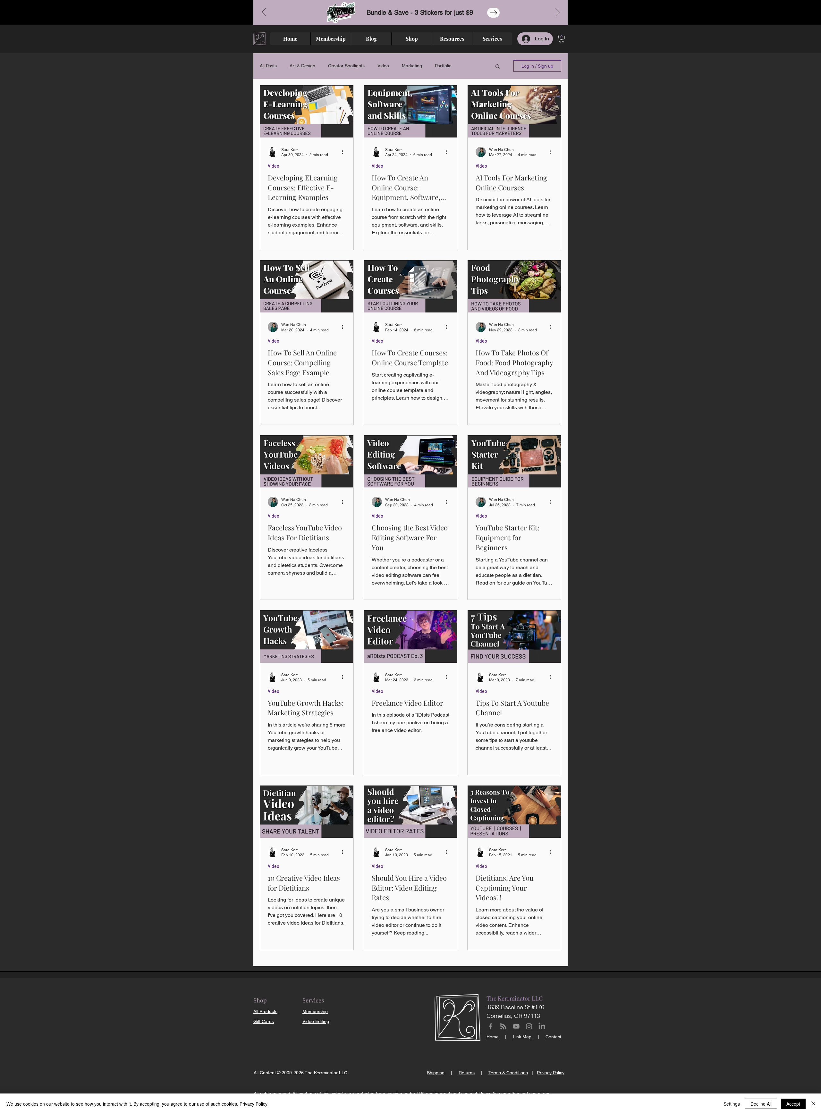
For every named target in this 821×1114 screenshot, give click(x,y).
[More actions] (344, 152)
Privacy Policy (253, 1104)
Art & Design (302, 65)
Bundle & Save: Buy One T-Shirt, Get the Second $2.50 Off (410, 12)
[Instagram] (529, 1026)
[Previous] (264, 12)
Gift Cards (263, 1021)
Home (493, 1036)
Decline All (761, 1104)
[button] (561, 39)
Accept (793, 1104)
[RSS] (503, 1026)
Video (383, 65)
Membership (315, 1011)
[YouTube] (516, 1026)
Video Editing (315, 1021)
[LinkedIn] (542, 1026)
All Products (265, 1011)
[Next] (557, 12)
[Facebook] (491, 1026)
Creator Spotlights (346, 65)
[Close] (813, 1104)
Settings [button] (732, 1104)
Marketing (412, 65)
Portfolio (443, 65)
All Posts (268, 65)
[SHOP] (507, 12)
